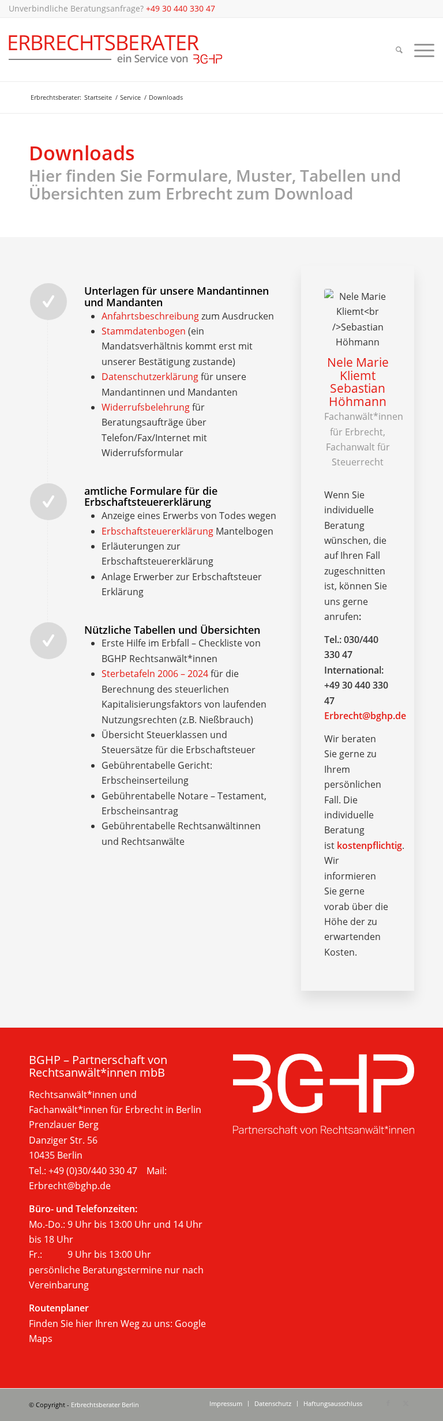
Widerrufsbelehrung (146, 407)
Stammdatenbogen (144, 331)
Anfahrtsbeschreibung (150, 316)
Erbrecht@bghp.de (365, 715)
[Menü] (421, 49)
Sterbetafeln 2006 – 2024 (155, 673)
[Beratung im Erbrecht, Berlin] (116, 49)
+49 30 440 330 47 (180, 8)
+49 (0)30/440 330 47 (92, 1170)
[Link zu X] (405, 1403)
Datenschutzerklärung (150, 376)
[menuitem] (399, 49)
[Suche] (399, 49)
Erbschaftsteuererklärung (157, 531)
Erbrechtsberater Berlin (105, 1404)
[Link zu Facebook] (388, 1403)
